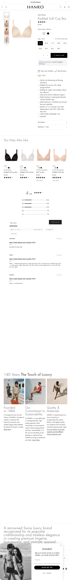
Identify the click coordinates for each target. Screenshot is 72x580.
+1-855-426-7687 (39, 2)
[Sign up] (64, 558)
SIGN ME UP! (47, 567)
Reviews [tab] (13, 223)
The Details (41, 122)
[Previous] (6, 155)
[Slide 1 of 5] (6, 16)
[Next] (17, 155)
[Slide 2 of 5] (6, 24)
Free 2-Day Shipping (47, 71)
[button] (35, 200)
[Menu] (2, 7)
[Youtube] (63, 569)
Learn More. (36, 440)
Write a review (55, 222)
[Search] (6, 7)
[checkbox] (13, 233)
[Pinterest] (66, 569)
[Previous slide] (4, 2)
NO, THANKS (47, 573)
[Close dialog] (61, 545)
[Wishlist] (60, 7)
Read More (7, 429)
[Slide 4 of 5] (6, 40)
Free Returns (62, 71)
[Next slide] (65, 2)
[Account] (65, 7)
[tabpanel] (35, 257)
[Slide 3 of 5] (6, 32)
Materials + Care (43, 127)
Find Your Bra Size (62, 38)
